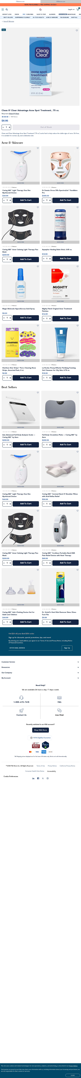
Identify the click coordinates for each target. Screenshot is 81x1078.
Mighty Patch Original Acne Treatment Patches (57, 310)
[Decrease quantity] (3, 127)
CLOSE (73, 1075)
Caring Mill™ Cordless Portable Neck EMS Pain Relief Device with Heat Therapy (58, 554)
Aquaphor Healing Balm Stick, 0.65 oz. (57, 249)
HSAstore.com (60, 1)
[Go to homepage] (40, 9)
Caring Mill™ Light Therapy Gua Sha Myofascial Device (16, 192)
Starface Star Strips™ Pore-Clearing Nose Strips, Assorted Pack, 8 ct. (19, 369)
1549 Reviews (14, 116)
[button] (21, 165)
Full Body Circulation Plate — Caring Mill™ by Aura (59, 436)
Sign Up (67, 648)
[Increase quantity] (9, 127)
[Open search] (7, 10)
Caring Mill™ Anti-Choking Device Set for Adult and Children (18, 613)
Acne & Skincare (9, 21)
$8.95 (5, 120)
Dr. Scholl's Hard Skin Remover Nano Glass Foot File (59, 613)
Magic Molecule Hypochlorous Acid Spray (18, 309)
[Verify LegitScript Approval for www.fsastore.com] (45, 745)
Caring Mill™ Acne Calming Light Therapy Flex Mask (20, 251)
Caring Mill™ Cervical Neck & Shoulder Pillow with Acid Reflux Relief (60, 495)
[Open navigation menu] (3, 9)
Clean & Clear (14, 114)
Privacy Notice (73, 1066)
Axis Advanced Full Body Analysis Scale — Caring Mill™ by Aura (18, 436)
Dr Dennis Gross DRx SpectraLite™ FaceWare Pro (59, 192)
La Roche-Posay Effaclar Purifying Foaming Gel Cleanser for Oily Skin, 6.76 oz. (59, 369)
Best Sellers (9, 387)
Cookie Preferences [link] (11, 776)
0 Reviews (14, 187)
